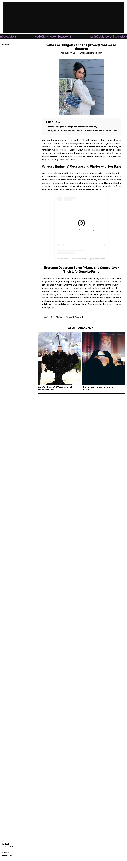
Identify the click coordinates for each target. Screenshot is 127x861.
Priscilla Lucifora (9, 856)
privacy (59, 317)
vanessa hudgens (73, 317)
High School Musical (83, 143)
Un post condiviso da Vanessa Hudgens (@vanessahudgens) (81, 259)
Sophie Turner (80, 278)
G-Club (6, 844)
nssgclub (47, 317)
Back (7, 45)
